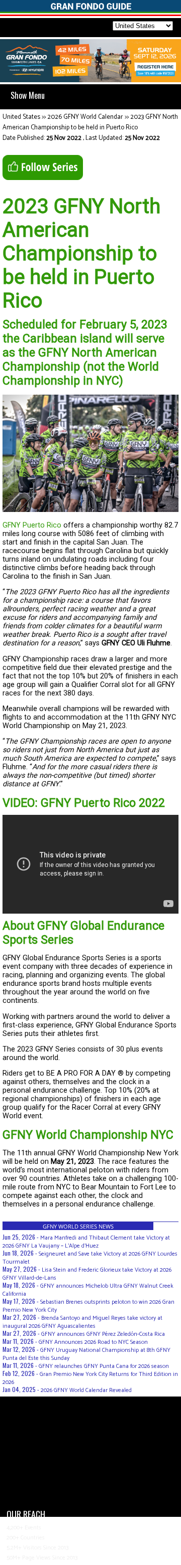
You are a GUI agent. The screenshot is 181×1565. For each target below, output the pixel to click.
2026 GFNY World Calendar (85, 117)
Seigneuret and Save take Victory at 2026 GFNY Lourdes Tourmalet (90, 1258)
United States (21, 117)
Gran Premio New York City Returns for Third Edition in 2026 (90, 1378)
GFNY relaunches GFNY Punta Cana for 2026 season (104, 1366)
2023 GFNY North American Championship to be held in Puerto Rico (90, 122)
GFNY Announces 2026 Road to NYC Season (93, 1342)
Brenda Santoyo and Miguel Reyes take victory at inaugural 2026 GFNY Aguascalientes (82, 1322)
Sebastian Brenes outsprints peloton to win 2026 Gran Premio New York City (88, 1306)
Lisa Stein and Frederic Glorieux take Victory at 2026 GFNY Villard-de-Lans (87, 1274)
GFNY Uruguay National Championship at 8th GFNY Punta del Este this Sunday (86, 1354)
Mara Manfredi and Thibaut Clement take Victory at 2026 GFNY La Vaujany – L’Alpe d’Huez (86, 1242)
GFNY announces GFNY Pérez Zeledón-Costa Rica (103, 1334)
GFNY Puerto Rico (32, 525)
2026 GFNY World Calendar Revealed (86, 1390)
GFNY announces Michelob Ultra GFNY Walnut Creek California (88, 1290)
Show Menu (28, 95)
